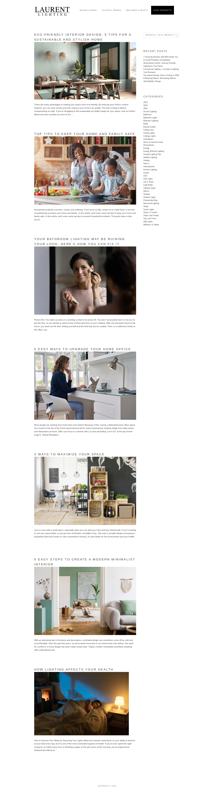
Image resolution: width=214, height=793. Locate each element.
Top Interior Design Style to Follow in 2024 (161, 75)
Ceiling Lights (149, 133)
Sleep (145, 206)
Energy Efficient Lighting (153, 151)
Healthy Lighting (150, 157)
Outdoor (146, 194)
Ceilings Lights (149, 136)
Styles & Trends (150, 212)
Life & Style (148, 182)
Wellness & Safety (151, 225)
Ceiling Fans (148, 130)
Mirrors (146, 191)
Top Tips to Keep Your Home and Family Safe (84, 134)
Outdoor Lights (149, 197)
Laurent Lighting (52, 10)
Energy (146, 148)
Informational (148, 166)
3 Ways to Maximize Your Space (69, 454)
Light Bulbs (148, 185)
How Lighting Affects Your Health (73, 669)
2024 (145, 108)
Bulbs (145, 124)
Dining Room (148, 145)
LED (145, 176)
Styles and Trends (151, 215)
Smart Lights (148, 209)
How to (146, 163)
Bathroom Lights (150, 118)
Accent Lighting (149, 111)
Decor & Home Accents (153, 142)
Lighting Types (149, 188)
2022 (145, 102)
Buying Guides (149, 127)
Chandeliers (148, 139)
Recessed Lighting (151, 203)
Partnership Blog (150, 200)
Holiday (146, 160)
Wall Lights (148, 221)
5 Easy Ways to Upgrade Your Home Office (82, 349)
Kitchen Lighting (150, 169)
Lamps (146, 173)
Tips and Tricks (149, 218)
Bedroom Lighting (150, 121)
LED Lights (148, 179)
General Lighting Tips (152, 154)
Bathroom (147, 114)
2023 (145, 105)
